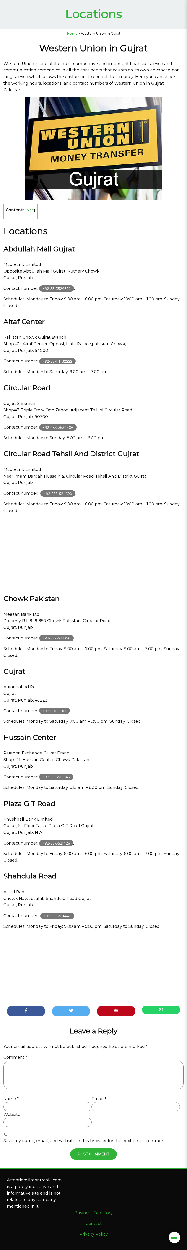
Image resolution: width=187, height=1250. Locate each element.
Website (11, 1114)
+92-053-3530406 (58, 427)
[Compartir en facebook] (26, 1011)
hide (30, 210)
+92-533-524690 (58, 493)
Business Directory (93, 1212)
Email (99, 1098)
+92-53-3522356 (56, 638)
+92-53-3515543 (56, 777)
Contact (94, 1223)
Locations (93, 14)
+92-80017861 (54, 711)
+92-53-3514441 (57, 916)
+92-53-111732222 (57, 361)
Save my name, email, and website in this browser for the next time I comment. (85, 1140)
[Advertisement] (93, 552)
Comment (15, 1057)
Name (11, 1098)
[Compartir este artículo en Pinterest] (116, 1011)
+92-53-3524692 (57, 288)
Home (72, 33)
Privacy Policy (93, 1234)
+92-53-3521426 (56, 843)
